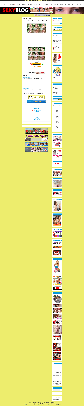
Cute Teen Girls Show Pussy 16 (26, 88)
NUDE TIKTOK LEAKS (55, 88)
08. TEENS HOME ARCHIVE (56, 45)
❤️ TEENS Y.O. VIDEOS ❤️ (56, 49)
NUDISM (69, 4)
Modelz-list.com (57, 126)
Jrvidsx (57, 109)
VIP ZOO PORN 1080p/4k (36, 118)
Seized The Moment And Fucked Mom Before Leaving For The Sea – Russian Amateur (57, 367)
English (55, 20)
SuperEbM (57, 121)
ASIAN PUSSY (61, 4)
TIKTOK (77, 4)
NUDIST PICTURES (36, 108)
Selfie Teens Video (55, 380)
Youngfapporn (57, 115)
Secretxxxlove (57, 117)
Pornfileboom (57, 116)
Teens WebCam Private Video (56, 381)
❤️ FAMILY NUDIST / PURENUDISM (36, 110)
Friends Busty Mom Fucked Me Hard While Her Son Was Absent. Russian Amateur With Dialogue (57, 376)
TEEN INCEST (51, 4)
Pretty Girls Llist (57, 123)
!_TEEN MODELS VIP (24, 4)
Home (1, 4)
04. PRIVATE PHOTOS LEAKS (56, 40)
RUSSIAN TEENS (56, 4)
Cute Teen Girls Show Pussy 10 (26, 77)
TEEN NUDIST (54, 77)
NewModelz (57, 128)
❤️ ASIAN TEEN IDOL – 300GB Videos (57, 47)
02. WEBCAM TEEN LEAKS (26, 121)
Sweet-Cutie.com (57, 127)
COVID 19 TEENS (55, 87)
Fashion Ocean (57, 122)
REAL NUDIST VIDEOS (55, 78)
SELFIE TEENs (30, 4)
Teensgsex (57, 110)
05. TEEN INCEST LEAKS (55, 41)
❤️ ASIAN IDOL (18, 4)
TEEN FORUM (73, 4)
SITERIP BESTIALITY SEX (36, 119)
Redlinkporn (57, 112)
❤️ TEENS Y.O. (5, 4)
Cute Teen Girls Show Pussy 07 (26, 92)
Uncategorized (54, 46)
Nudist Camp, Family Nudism (56, 399)
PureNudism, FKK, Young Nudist (56, 397)
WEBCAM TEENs (35, 4)
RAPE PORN (81, 4)
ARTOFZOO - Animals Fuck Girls (36, 117)
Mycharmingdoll (57, 120)
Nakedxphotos (57, 111)
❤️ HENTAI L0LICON (36, 111)
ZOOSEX (66, 4)
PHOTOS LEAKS (46, 4)
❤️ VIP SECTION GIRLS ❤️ (12, 4)
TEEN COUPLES (40, 4)
